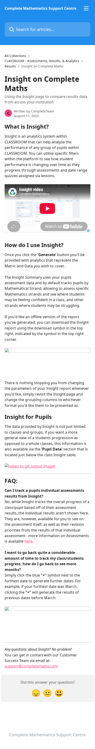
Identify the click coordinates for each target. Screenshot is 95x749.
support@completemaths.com (31, 666)
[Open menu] (86, 8)
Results (10, 66)
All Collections (15, 56)
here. (28, 541)
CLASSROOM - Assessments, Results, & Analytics (42, 61)
